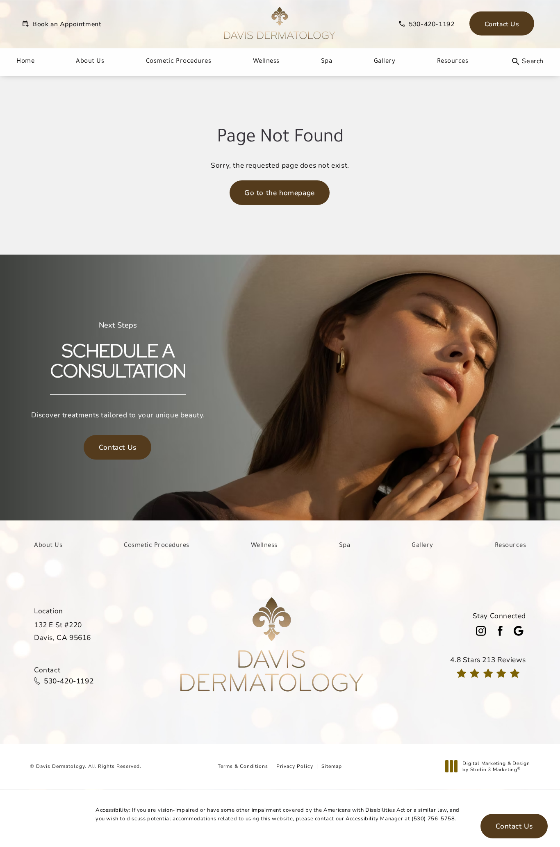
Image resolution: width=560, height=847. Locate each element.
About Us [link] (90, 60)
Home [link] (25, 60)
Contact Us (502, 23)
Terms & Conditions (243, 766)
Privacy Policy (294, 766)
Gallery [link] (385, 60)
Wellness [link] (266, 60)
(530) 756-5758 (433, 818)
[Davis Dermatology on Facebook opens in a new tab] (499, 631)
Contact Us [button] (514, 826)
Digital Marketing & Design (496, 766)
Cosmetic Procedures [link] (179, 60)
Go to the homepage (279, 192)
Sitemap (331, 766)
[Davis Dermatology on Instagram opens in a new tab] (480, 631)
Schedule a (118, 351)
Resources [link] (453, 60)
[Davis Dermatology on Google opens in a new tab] (518, 631)
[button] (527, 61)
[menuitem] (25, 61)
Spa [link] (326, 60)
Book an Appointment (66, 23)
